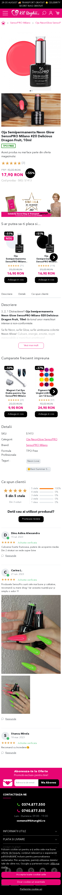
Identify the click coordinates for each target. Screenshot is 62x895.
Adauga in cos (16, 280)
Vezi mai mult (31, 345)
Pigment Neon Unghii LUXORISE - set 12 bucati (46, 393)
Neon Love (33, 461)
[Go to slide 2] (31, 90)
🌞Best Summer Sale (39, 469)
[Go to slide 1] (30, 90)
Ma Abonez (48, 782)
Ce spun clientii (39, 294)
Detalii (21, 294)
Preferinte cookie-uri (31, 889)
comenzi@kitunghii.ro (31, 821)
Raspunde (10, 556)
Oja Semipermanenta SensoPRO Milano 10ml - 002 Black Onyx (46, 259)
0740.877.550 (33, 811)
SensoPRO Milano (20, 23)
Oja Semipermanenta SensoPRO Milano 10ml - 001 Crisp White (15, 259)
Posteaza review (31, 519)
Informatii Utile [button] (14, 831)
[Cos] (57, 13)
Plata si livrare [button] (14, 839)
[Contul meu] (51, 13)
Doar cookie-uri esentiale (31, 882)
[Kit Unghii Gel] (25, 13)
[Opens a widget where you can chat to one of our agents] (50, 889)
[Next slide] (54, 257)
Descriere (6, 294)
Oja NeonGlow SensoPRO (41, 439)
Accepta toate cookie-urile (31, 874)
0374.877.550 (33, 804)
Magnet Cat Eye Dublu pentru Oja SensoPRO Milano (15, 393)
